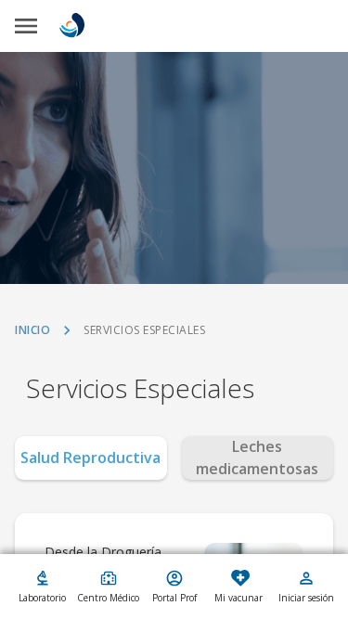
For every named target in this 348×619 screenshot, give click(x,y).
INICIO (32, 330)
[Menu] (26, 26)
